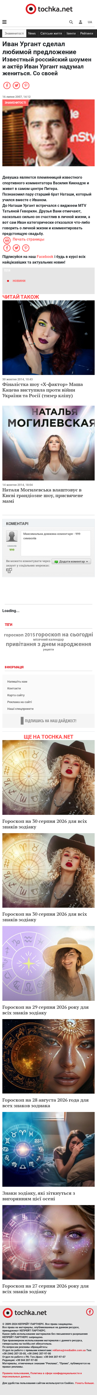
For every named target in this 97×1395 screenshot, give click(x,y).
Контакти (14, 688)
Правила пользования (15, 1373)
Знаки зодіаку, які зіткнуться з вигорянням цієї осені (38, 1196)
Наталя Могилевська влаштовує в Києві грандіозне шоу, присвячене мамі (42, 495)
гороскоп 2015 (19, 635)
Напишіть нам (17, 681)
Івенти (71, 33)
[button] (80, 22)
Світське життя (51, 33)
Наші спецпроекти (20, 709)
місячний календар (48, 639)
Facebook (45, 256)
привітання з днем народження (48, 644)
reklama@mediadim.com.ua (69, 1350)
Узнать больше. (84, 1383)
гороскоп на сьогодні (64, 634)
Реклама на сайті (19, 702)
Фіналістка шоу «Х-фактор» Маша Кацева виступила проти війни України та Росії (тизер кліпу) (42, 390)
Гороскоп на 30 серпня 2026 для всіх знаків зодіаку (44, 824)
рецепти (48, 649)
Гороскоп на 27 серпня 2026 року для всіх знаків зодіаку (45, 1289)
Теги (9, 625)
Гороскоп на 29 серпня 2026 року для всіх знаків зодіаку (45, 1010)
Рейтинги (86, 33)
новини (19, 280)
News (32, 33)
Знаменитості (14, 33)
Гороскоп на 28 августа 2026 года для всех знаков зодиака (45, 1103)
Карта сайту (16, 695)
